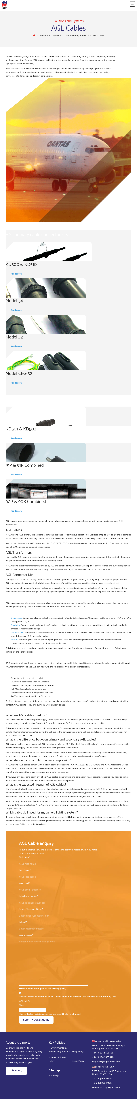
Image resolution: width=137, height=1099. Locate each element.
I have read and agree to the (43, 988)
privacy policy (59, 988)
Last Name (25, 870)
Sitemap (55, 1075)
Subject (23, 922)
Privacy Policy (77, 1060)
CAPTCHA (24, 1000)
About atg (16, 1070)
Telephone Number (28, 896)
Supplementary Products (77, 35)
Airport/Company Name (31, 909)
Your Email (24, 883)
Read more (16, 273)
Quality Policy (77, 1051)
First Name (24, 857)
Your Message (26, 934)
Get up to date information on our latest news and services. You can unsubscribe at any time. (68, 996)
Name (22, 1005)
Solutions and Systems (50, 35)
